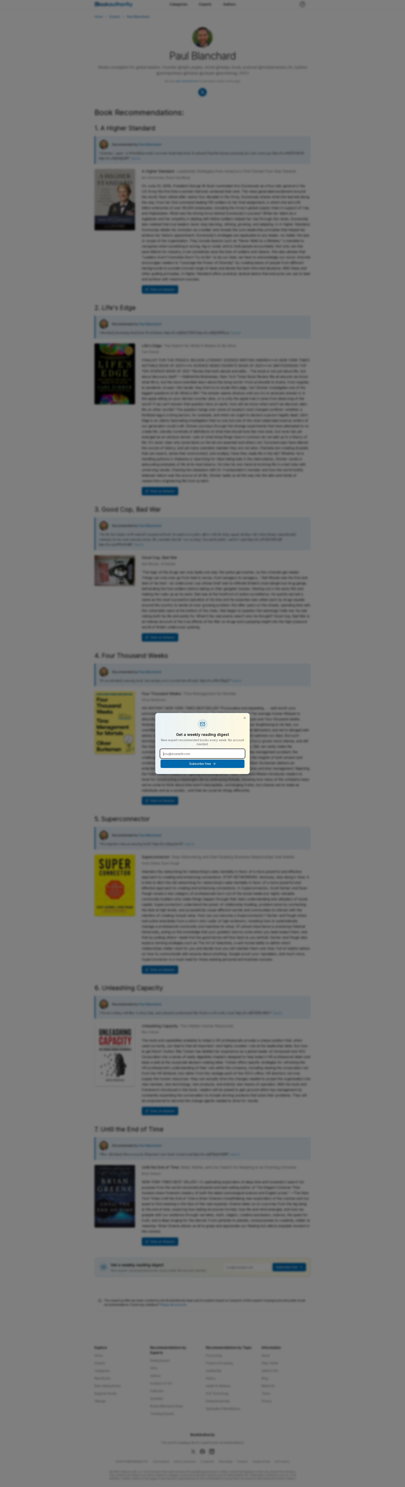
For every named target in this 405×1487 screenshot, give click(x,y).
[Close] (245, 718)
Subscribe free (200, 763)
